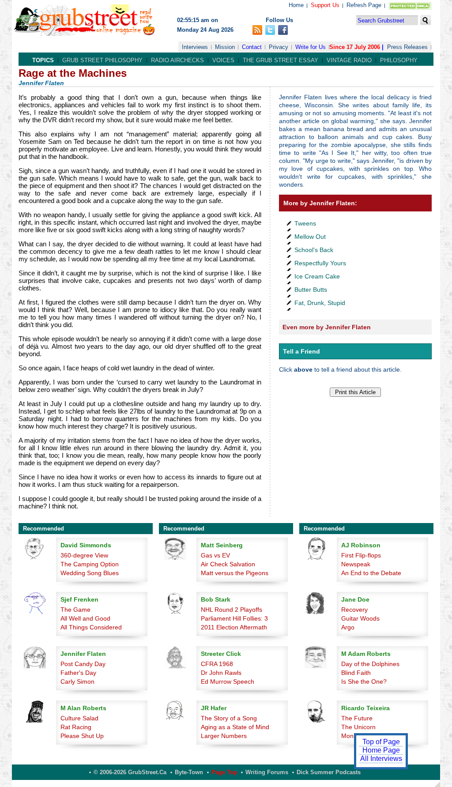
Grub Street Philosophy (102, 60)
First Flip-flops (361, 555)
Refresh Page (364, 5)
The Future (357, 718)
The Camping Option (89, 564)
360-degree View (84, 555)
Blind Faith (356, 672)
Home (296, 5)
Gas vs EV (215, 555)
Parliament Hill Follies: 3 (234, 618)
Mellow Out (310, 236)
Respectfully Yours (320, 263)
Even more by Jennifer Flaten (326, 327)
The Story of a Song (229, 718)
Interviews (195, 47)
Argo (347, 627)
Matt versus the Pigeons (234, 572)
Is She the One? (364, 681)
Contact (252, 47)
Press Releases (407, 47)
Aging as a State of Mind (235, 727)
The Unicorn (358, 727)
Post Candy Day (82, 663)
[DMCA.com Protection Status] (408, 7)
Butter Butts (310, 289)
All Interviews (381, 758)
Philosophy (399, 60)
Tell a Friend (301, 351)
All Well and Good (85, 618)
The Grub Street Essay (280, 60)
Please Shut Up (82, 735)
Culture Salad (79, 718)
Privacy (278, 47)
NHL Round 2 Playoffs (231, 609)
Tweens (305, 223)
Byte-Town (189, 772)
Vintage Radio (349, 60)
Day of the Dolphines (370, 663)
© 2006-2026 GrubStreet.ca (130, 772)
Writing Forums (266, 772)
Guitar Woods (360, 618)
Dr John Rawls (221, 672)
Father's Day (78, 672)
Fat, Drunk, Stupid (319, 302)
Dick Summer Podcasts (329, 772)
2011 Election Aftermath (234, 627)
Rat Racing (75, 727)
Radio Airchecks (177, 60)
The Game (75, 609)
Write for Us (310, 47)
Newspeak (355, 564)
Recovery (354, 609)
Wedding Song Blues (89, 572)
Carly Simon (77, 681)
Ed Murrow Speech (227, 681)
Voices (223, 60)
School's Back (313, 249)
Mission (225, 47)
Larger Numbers (224, 735)
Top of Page (381, 742)
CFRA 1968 (217, 663)
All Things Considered (91, 627)
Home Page (381, 750)
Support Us (325, 5)
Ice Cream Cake (317, 276)
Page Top (224, 772)
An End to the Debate (371, 572)
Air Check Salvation (228, 564)
